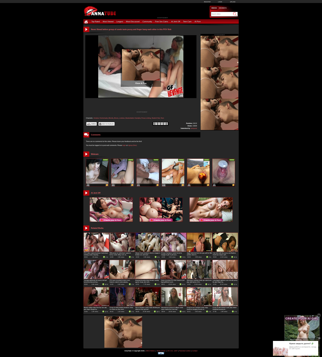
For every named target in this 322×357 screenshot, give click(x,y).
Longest (119, 21)
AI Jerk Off (175, 21)
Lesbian (122, 118)
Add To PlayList (108, 124)
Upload (232, 2)
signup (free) (132, 145)
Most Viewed (108, 21)
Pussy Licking (146, 118)
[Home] (86, 21)
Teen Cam (187, 21)
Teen (162, 118)
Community (147, 21)
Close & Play (141, 83)
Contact (194, 351)
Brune (116, 118)
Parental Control (184, 351)
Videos (214, 8)
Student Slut (156, 118)
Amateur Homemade (101, 118)
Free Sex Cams (161, 21)
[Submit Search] (235, 14)
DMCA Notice (150, 351)
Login (220, 2)
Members (223, 8)
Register (207, 2)
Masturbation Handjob (133, 118)
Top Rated (95, 21)
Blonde (111, 118)
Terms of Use (161, 351)
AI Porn (198, 21)
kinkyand (194, 128)
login (124, 145)
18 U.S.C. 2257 (172, 351)
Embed (93, 124)
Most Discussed (132, 21)
